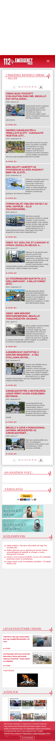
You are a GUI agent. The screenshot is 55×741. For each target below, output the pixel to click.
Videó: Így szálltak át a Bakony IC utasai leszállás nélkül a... (27, 244)
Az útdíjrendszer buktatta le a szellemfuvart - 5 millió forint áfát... (26, 281)
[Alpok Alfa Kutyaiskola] (27, 680)
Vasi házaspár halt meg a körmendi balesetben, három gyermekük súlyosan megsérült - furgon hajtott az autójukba (16, 657)
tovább (10, 124)
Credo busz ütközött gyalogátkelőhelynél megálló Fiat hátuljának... (26, 96)
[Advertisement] (27, 27)
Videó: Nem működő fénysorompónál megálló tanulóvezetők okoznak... (23, 316)
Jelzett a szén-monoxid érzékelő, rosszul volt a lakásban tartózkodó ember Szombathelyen (29, 558)
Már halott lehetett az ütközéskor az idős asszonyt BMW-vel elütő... (25, 170)
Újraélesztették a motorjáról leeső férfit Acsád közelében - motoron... (26, 394)
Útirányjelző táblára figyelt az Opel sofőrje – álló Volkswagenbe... (26, 206)
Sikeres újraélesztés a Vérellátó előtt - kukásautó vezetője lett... (24, 133)
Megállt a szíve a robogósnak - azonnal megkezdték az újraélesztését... (26, 430)
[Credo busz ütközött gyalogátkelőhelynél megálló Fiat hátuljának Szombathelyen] (15, 110)
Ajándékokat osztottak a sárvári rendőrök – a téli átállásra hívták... (22, 355)
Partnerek (8, 671)
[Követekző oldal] (40, 87)
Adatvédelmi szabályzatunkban (34, 733)
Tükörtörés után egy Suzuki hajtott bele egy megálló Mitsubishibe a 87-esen (16, 639)
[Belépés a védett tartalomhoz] (27, 525)
